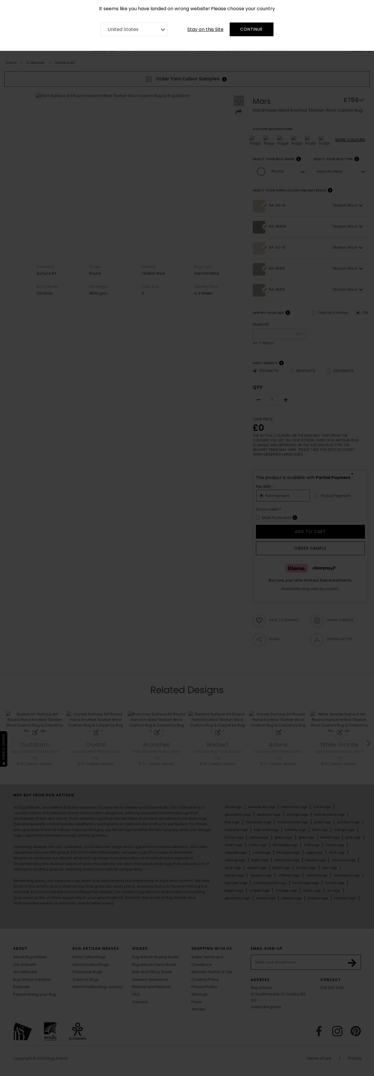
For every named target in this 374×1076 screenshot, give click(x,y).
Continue (251, 29)
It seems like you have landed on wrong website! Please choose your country (187, 8)
